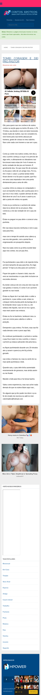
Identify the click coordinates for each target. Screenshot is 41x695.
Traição (5, 576)
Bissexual (6, 563)
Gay (4, 630)
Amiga (5, 594)
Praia (4, 618)
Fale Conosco (30, 20)
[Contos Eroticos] (20, 13)
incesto (5, 642)
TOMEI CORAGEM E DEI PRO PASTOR (22, 47)
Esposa (5, 588)
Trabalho (6, 606)
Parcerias (9, 20)
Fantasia (6, 612)
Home (6, 47)
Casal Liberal (7, 600)
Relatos (5, 624)
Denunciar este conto (9, 65)
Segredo (6, 648)
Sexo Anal (6, 582)
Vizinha (5, 636)
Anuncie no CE (19, 20)
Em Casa (6, 569)
